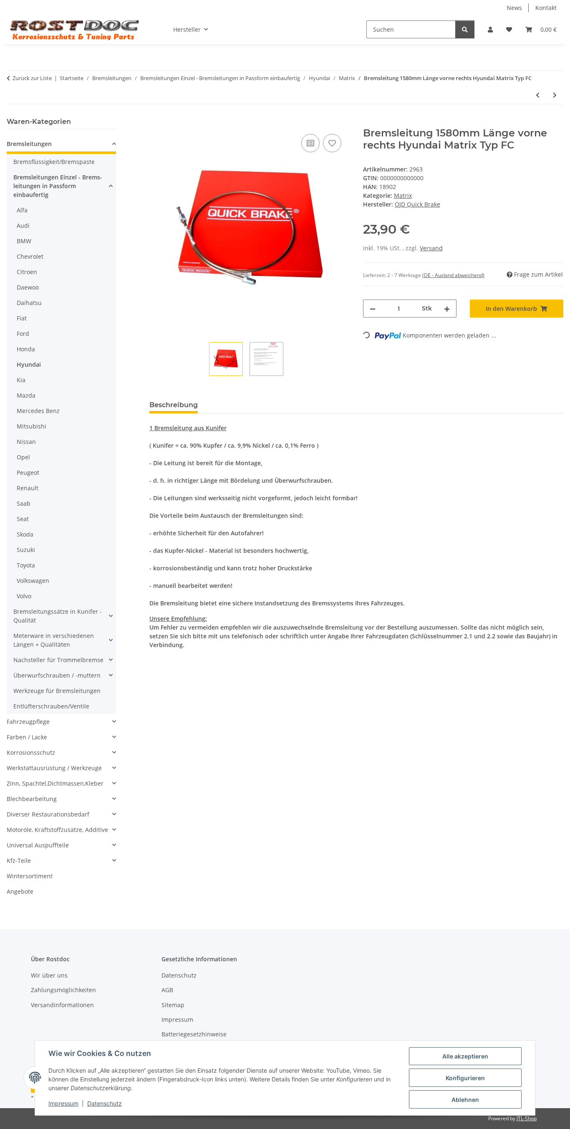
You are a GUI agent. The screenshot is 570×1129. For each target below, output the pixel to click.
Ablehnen (465, 1099)
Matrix (403, 195)
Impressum (63, 1103)
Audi (23, 225)
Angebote (20, 891)
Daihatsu (29, 303)
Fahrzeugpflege (28, 722)
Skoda (25, 534)
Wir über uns (49, 975)
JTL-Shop (527, 1118)
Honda (26, 349)
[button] (490, 29)
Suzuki (26, 550)
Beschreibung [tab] (173, 405)
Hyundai (29, 364)
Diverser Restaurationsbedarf (48, 814)
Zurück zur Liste (32, 78)
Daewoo (28, 287)
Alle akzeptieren (465, 1056)
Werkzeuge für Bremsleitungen (57, 691)
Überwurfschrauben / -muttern (57, 675)
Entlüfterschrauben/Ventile (51, 706)
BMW (24, 241)
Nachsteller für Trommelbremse (58, 660)
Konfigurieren (465, 1077)
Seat (23, 519)
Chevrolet (30, 256)
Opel (23, 457)
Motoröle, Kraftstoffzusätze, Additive (57, 830)
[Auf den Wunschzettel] (332, 143)
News (514, 8)
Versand (431, 248)
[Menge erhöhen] (447, 308)
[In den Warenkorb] (156, 122)
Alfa (22, 210)
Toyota (26, 565)
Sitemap (172, 1005)
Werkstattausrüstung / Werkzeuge (54, 768)
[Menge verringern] (372, 308)
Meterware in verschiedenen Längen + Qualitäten (53, 640)
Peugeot (28, 472)
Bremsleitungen (29, 144)
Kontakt (546, 8)
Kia (21, 380)
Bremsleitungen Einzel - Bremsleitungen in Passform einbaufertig (57, 186)
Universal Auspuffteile (38, 845)
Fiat (22, 318)
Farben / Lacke (27, 737)
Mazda (26, 395)
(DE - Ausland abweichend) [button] (453, 275)
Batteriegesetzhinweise (194, 1034)
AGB (167, 990)
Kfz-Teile (19, 860)
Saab (23, 503)
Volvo (24, 596)
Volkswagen (33, 581)
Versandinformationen (62, 1005)
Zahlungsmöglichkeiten (63, 990)
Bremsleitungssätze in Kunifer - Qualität (57, 615)
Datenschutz (104, 1103)
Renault (27, 488)
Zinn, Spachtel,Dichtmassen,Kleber (55, 783)
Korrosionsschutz (31, 752)
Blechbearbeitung (32, 799)
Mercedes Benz (38, 411)
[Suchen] (464, 29)
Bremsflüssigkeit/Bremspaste (54, 162)
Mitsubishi (31, 426)
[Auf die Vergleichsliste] (310, 143)
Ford (23, 334)
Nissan (26, 442)
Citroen (27, 272)
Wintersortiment (30, 876)
